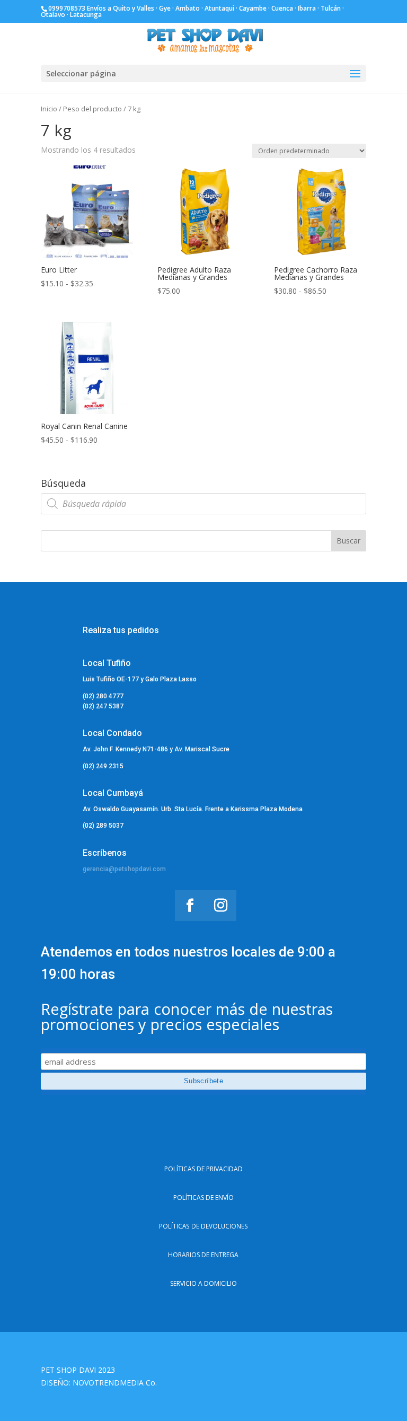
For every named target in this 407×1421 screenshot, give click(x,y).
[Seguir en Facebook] (190, 905)
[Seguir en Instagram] (221, 905)
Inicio (49, 108)
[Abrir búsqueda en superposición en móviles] (203, 503)
